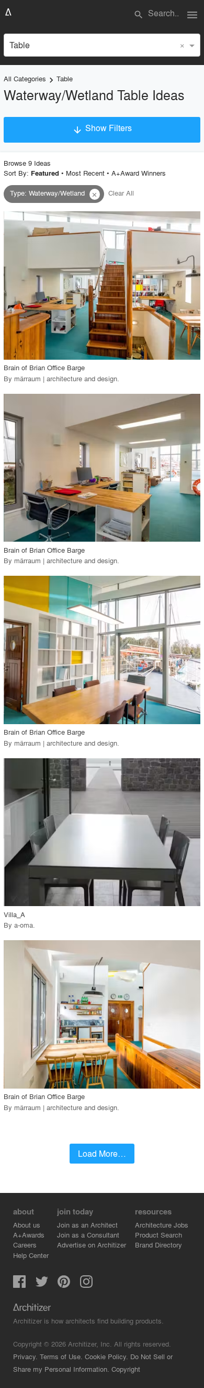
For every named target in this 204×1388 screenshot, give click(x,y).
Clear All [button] (121, 193)
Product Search (158, 1235)
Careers (25, 1245)
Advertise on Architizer (91, 1245)
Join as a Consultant (88, 1235)
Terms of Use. (61, 1356)
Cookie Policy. (106, 1356)
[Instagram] (86, 1284)
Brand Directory (158, 1245)
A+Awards (28, 1235)
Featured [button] (45, 173)
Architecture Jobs (161, 1225)
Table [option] (19, 45)
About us (26, 1225)
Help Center (31, 1255)
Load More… (102, 1153)
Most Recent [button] (85, 173)
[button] (94, 194)
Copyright (125, 1369)
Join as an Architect (87, 1225)
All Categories (25, 78)
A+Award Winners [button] (138, 173)
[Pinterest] (64, 1284)
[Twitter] (42, 1284)
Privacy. (25, 1356)
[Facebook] (19, 1284)
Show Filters (102, 128)
